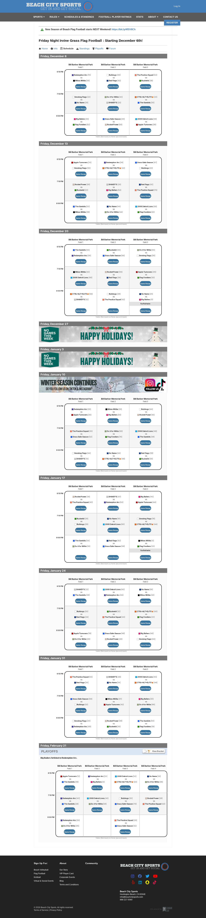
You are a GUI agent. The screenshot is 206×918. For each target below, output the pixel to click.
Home (45, 48)
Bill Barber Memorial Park (81, 64)
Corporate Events (67, 877)
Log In (177, 6)
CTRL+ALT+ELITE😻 (145, 97)
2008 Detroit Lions (145, 119)
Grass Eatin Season (113, 119)
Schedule (68, 48)
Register (172, 22)
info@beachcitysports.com (131, 897)
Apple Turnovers (145, 125)
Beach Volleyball (41, 870)
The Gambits (145, 103)
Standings (84, 48)
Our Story (64, 870)
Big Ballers (80, 119)
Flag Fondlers (80, 125)
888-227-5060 (126, 900)
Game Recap (81, 87)
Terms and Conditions (69, 884)
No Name (80, 103)
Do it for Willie (113, 97)
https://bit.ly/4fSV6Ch (124, 29)
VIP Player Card (67, 873)
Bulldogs (113, 75)
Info (55, 48)
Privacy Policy (56, 910)
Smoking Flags (81, 97)
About (152, 17)
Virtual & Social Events (44, 881)
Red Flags (113, 81)
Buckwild (145, 81)
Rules (53, 17)
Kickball (37, 877)
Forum (112, 48)
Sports (37, 17)
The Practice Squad (145, 75)
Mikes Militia (80, 81)
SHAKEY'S (113, 103)
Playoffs (99, 48)
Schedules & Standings (79, 17)
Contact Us (170, 17)
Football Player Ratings (115, 17)
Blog (62, 881)
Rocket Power (112, 125)
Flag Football (39, 873)
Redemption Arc (80, 75)
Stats (139, 17)
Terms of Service (41, 910)
